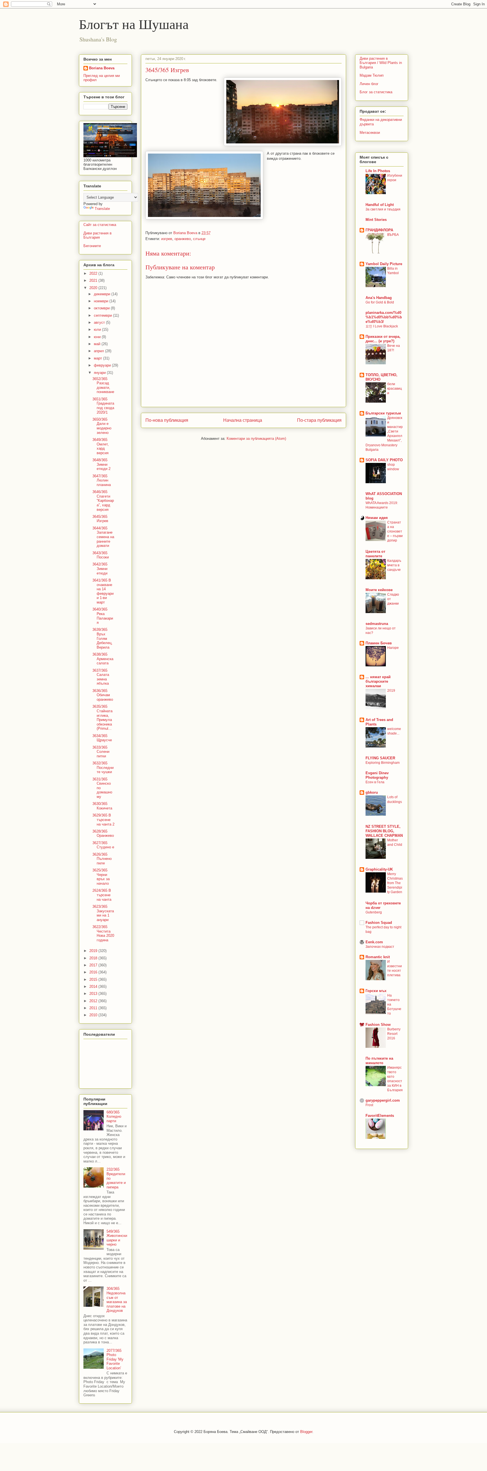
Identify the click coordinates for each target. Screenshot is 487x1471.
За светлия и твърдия (383, 209)
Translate (102, 209)
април (99, 351)
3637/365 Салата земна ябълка (100, 677)
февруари (103, 365)
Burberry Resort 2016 (393, 1033)
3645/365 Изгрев (100, 518)
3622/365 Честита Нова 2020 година (103, 933)
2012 (93, 1001)
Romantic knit (378, 957)
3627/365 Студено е (103, 845)
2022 (93, 273)
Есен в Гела (375, 782)
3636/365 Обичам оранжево (102, 695)
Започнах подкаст (380, 947)
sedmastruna (377, 624)
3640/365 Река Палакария (102, 616)
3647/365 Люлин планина (101, 480)
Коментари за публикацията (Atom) (256, 438)
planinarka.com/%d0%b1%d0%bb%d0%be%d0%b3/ (384, 317)
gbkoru (372, 792)
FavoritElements (380, 1115)
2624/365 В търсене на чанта (101, 894)
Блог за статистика (376, 92)
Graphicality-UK (379, 869)
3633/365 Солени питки (100, 751)
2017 (93, 965)
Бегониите (92, 246)
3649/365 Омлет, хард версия (100, 446)
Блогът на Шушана (134, 24)
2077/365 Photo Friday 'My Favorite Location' (115, 1359)
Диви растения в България (97, 235)
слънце (199, 239)
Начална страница (242, 420)
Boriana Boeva (185, 233)
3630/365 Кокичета (102, 806)
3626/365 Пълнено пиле (102, 858)
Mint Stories (376, 220)
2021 (93, 280)
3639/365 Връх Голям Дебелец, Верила (102, 638)
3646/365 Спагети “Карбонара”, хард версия (103, 500)
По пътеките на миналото (379, 1060)
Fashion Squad (379, 922)
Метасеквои (370, 132)
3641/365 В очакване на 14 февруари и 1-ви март (103, 591)
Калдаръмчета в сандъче (394, 565)
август (100, 322)
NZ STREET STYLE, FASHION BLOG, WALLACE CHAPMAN (384, 831)
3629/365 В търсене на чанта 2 (103, 819)
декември (102, 294)
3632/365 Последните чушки (103, 767)
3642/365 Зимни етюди (99, 568)
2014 (93, 986)
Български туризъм (383, 413)
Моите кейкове (379, 590)
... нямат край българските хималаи (378, 681)
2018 (93, 958)
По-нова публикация (166, 420)
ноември (101, 301)
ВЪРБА (393, 235)
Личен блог (369, 84)
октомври (102, 308)
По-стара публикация (319, 420)
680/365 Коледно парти (114, 1116)
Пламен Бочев (379, 643)
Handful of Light (380, 205)
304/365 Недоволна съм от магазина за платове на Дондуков (117, 1299)
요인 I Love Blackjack (382, 326)
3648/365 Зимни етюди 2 (101, 464)
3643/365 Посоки (100, 555)
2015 (93, 979)
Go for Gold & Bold (380, 302)
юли (98, 329)
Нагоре (393, 648)
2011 (93, 1008)
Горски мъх (376, 991)
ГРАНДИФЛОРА (379, 230)
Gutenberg (374, 912)
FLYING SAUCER (380, 758)
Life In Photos (378, 171)
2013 (93, 993)
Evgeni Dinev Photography (377, 775)
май (97, 344)
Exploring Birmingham (383, 763)
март (98, 358)
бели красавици (394, 388)
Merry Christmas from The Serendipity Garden (395, 883)
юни (98, 337)
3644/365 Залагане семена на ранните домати (103, 537)
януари (100, 372)
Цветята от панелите (375, 553)
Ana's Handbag (379, 298)
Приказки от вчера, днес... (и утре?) (383, 338)
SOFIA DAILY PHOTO (384, 460)
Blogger (306, 1432)
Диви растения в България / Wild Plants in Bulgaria (381, 62)
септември (103, 315)
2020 (93, 288)
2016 (93, 972)
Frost (369, 1105)
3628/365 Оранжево (103, 833)
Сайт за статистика (99, 225)
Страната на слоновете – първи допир (395, 531)
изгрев (166, 239)
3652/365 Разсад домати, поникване (103, 385)
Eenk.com (374, 942)
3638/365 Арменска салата (102, 658)
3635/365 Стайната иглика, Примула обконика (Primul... (102, 717)
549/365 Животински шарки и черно (117, 1238)
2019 (93, 951)
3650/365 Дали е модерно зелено (101, 426)
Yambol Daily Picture (384, 264)
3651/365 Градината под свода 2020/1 (103, 405)
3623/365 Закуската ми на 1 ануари (103, 913)
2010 (93, 1015)
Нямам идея (377, 518)
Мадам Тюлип (372, 75)
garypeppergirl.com (383, 1100)
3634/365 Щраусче (102, 738)
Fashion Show (378, 1024)
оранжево (182, 239)
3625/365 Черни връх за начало (101, 877)
